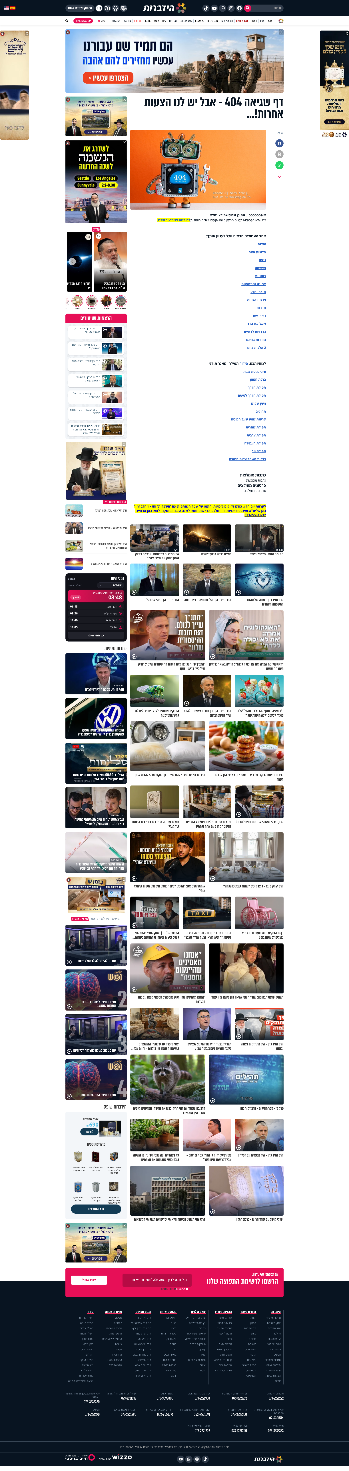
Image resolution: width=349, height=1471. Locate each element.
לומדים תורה (170, 1317)
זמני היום (173, 21)
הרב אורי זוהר (144, 1360)
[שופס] (115, 8)
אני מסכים (173, 1289)
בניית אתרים (105, 1459)
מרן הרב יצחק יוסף (141, 1328)
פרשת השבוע (256, 300)
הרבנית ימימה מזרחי (112, 1338)
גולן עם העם (225, 1344)
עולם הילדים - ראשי (195, 1317)
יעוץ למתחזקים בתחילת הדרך (121, 1393)
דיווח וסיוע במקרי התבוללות (159, 1409)
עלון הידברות (274, 1328)
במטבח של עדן (224, 1328)
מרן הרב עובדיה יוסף (141, 1323)
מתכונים (118, 1323)
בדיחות (202, 1328)
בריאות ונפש (170, 1354)
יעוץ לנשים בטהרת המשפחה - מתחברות (268, 1411)
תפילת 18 (259, 451)
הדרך (252, 387)
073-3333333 (276, 1430)
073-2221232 (128, 1398)
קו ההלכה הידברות (237, 1409)
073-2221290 (128, 1414)
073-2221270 (92, 1414)
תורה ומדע (258, 292)
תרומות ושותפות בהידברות (234, 1393)
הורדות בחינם (256, 339)
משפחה (252, 1344)
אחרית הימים (169, 1360)
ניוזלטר (277, 1333)
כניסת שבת (251, 371)
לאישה (118, 1317)
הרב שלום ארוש (143, 1365)
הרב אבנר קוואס (143, 1370)
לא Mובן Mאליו (224, 1323)
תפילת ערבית (256, 435)
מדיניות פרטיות (273, 1317)
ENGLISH (116, 21)
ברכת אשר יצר (86, 1375)
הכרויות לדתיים (255, 332)
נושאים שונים (168, 1312)
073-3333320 (92, 1401)
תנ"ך (173, 1323)
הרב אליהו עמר (143, 1375)
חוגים (203, 1370)
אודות (278, 1381)
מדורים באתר (248, 1312)
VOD (270, 21)
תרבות (261, 308)
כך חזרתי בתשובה (223, 1360)
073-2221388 (202, 1398)
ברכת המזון (87, 1338)
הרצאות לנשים (114, 1360)
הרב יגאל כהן (144, 1338)
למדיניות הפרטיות (168, 1289)
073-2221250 (239, 1430)
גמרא (173, 1328)
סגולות (173, 1344)
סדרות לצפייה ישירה (195, 1338)
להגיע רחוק (226, 1354)
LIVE (103, 21)
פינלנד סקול (170, 1338)
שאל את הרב (186, 21)
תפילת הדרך (87, 1360)
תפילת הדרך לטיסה (252, 395)
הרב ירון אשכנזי (143, 1349)
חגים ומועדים (249, 1370)
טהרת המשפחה (113, 1328)
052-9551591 (202, 1414)
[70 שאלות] (107, 8)
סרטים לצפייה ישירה (195, 1333)
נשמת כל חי (87, 1370)
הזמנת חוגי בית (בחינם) (124, 1409)
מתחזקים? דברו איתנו (80, 8)
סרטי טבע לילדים (197, 1360)
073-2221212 (239, 1398)
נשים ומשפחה (113, 1312)
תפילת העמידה (255, 443)
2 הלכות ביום (274, 1338)
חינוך (173, 1349)
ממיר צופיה (278, 1426)
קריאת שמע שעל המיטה (248, 419)
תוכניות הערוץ (223, 1312)
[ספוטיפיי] (99, 8)
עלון (164, 21)
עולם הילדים (212, 21)
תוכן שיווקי (251, 1375)
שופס (156, 21)
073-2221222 (276, 1398)
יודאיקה (172, 1375)
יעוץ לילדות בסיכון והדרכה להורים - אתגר (83, 1395)
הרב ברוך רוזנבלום (142, 1354)
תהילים (89, 1354)
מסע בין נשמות (224, 1349)
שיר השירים (87, 1365)
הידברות (276, 1312)
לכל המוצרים (96, 1209)
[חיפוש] (247, 8)
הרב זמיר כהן (227, 21)
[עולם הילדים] (123, 8)
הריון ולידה (116, 1354)
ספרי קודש (171, 1370)
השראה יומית (225, 1365)
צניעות (118, 1344)
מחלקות (147, 21)
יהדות (262, 244)
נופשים (277, 1354)
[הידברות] (165, 8)
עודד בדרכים (225, 1317)
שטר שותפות (242, 21)
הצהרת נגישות (273, 1375)
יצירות (203, 1365)
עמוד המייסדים (273, 1370)
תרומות (137, 21)
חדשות (254, 21)
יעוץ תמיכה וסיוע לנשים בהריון (195, 1409)
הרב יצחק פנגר (143, 1333)
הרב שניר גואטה (142, 1344)
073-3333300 (239, 1414)
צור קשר (127, 21)
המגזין (253, 1323)
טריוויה (202, 1354)
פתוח (229, 1338)
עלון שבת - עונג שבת (199, 1393)
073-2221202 (202, 1430)
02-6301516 (276, 1418)
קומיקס (202, 1349)
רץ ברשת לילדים (197, 1323)
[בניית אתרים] (122, 1459)
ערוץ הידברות (274, 1323)
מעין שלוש (258, 403)
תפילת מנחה (86, 1323)
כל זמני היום (96, 635)
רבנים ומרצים (143, 1312)
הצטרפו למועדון (81, 21)
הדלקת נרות (115, 1333)
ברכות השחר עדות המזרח (247, 459)
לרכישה (89, 1131)
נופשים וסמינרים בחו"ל (198, 1426)
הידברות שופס (273, 1365)
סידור (244, 363)
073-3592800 (165, 1398)
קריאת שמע (87, 1349)
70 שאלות (199, 21)
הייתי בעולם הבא (223, 1370)
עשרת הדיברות (168, 1333)
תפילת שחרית (256, 427)
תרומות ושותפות (273, 1360)
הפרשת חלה (115, 1365)
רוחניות (260, 276)
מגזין (262, 21)
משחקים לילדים (198, 1344)
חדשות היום (250, 1328)
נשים (262, 260)
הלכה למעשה (225, 1333)
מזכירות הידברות (275, 1393)
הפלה (119, 1349)
